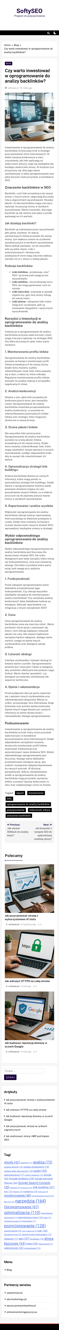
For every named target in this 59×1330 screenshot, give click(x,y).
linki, (9, 798)
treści (32, 1244)
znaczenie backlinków (19, 815)
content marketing (34, 1175)
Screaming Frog (12, 1234)
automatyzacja (14, 1175)
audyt (40, 1171)
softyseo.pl (13, 88)
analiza (42, 1162)
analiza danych (13, 1167)
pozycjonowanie (16, 810)
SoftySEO (29, 11)
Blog (8, 63)
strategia (37, 1239)
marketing (30, 1191)
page (47, 1217)
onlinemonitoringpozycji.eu (22, 1312)
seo (24, 1239)
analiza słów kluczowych (18, 1171)
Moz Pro (9, 1201)
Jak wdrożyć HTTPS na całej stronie (27, 981)
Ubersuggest (46, 1244)
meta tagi (43, 1192)
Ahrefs (12, 1162)
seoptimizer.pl (15, 1292)
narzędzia (30, 1201)
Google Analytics (21, 1179)
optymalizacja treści (30, 1217)
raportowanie (12, 1231)
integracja (15, 1187)
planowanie (29, 1221)
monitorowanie (17, 1195)
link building (44, 1187)
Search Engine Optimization (36, 1234)
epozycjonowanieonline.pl (21, 1305)
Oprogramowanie (21, 1207)
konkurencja (26, 1188)
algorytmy (26, 1162)
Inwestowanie (36, 793)
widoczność (14, 1248)
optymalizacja (22, 1213)
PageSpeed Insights (13, 1221)
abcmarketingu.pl (17, 1299)
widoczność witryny (39, 810)
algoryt (20, 793)
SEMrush (11, 1239)
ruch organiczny (29, 1231)
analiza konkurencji (36, 1167)
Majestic (17, 1192)
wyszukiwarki (32, 1248)
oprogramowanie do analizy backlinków (28, 804)
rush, (42, 1231)
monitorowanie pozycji (43, 1196)
